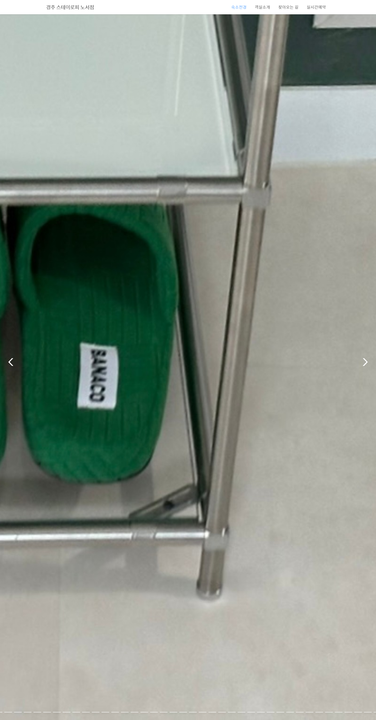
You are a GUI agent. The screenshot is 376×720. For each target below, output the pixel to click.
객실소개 (262, 7)
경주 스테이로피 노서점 (70, 7)
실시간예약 (316, 7)
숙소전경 (239, 7)
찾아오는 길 (288, 7)
